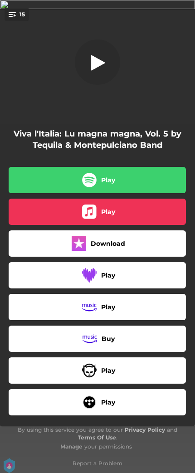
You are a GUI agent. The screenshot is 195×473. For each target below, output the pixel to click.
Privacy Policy (145, 429)
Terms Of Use (97, 437)
